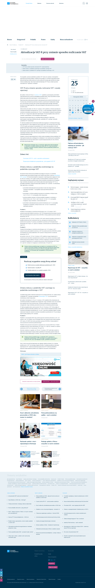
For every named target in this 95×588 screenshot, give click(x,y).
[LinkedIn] (1, 575)
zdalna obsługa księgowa (20, 485)
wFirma (36, 556)
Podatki (33, 39)
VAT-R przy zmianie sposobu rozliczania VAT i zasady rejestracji (36, 66)
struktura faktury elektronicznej (39, 483)
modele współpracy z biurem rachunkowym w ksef (19, 483)
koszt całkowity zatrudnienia (49, 480)
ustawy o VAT (38, 95)
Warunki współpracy (30, 579)
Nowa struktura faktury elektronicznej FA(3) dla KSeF (76, 501)
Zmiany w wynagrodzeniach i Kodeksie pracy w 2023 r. (76, 509)
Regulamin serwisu (20, 579)
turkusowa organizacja (80, 480)
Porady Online (29, 3)
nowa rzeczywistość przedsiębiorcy (79, 482)
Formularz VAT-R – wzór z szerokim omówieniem (36, 158)
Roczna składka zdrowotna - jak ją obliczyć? (18, 507)
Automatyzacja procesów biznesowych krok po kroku (48, 517)
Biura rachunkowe (66, 39)
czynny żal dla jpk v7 (36, 480)
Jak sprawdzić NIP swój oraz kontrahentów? (18, 496)
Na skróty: (24, 65)
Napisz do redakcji (53, 567)
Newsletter (51, 563)
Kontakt (49, 554)
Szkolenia (61, 3)
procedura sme (51, 483)
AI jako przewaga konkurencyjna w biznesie (46, 521)
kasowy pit (53, 479)
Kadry (53, 39)
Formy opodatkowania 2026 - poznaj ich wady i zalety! (20, 532)
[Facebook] (1, 570)
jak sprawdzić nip (11, 479)
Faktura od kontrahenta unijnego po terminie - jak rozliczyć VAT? (76, 145)
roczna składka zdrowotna (44, 479)
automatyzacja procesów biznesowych (16, 482)
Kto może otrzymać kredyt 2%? (71, 532)
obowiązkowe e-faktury (44, 485)
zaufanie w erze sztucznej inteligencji (65, 480)
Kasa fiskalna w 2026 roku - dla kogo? (17, 500)
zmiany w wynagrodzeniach (62, 483)
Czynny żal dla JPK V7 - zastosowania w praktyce (47, 501)
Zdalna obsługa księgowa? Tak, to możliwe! (74, 518)
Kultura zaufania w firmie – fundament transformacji (47, 525)
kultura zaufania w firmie (47, 482)
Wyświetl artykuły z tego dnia (75, 118)
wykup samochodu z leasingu (30, 479)
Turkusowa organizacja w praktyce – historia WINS (47, 513)
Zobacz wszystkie (72, 174)
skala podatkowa (20, 480)
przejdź (88, 111)
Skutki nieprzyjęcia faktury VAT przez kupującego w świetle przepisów (79, 193)
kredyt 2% (54, 485)
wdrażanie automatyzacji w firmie (62, 482)
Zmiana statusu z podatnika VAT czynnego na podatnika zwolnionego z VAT (38, 70)
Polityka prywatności (11, 579)
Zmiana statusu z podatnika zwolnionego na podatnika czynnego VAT (37, 68)
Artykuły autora (13, 54)
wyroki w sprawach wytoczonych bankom (67, 485)
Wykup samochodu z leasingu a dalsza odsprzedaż (19, 504)
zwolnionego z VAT (43, 296)
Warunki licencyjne (52, 579)
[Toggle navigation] (87, 3)
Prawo (43, 39)
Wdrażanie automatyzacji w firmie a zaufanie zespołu (48, 529)
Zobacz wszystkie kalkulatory (75, 247)
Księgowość (21, 39)
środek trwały (61, 479)
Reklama (39, 3)
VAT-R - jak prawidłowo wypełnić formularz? (35, 453)
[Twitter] (1, 572)
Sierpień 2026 (78, 97)
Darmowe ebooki (50, 3)
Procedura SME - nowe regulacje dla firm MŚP (74, 505)
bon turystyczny (16, 486)
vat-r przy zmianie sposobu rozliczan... (29, 59)
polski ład (80, 485)
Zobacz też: (24, 154)
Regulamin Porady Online (41, 579)
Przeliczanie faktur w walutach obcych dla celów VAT (79, 198)
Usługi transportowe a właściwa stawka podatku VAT (78, 210)
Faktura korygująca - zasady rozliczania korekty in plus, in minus (79, 188)
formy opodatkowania (70, 479)
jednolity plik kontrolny (33, 485)
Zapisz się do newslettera (48, 59)
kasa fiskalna (19, 479)
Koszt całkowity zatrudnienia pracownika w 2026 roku (48, 505)
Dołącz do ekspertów (52, 557)
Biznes (9, 39)
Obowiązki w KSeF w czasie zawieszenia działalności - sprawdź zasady (79, 204)
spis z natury (28, 480)
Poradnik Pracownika (38, 554)
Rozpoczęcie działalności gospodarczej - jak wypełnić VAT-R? (39, 161)
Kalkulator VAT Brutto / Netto (79, 222)
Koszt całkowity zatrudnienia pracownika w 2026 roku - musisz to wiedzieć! (29, 415)
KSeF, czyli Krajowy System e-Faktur (30, 354)
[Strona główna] (7, 45)
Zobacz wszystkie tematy (27, 486)
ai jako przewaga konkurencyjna (34, 482)
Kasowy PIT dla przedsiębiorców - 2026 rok (18, 517)
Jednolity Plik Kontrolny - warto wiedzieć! (73, 522)
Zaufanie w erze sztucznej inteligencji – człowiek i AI (48, 509)
